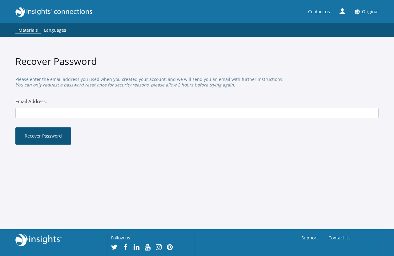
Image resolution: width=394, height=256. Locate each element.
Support (309, 238)
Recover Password (43, 136)
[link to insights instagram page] (159, 247)
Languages (55, 30)
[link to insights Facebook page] (126, 247)
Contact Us (339, 238)
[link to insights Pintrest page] (170, 247)
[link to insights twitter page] (114, 247)
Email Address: (31, 101)
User (342, 11)
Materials (28, 30)
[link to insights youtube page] (148, 247)
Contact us (319, 11)
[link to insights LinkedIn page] (137, 247)
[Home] (138, 12)
